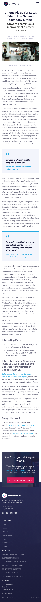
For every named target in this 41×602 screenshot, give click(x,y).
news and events (28, 425)
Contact (5, 546)
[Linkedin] (11, 513)
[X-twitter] (3, 513)
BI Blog (5, 539)
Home (4, 524)
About (4, 528)
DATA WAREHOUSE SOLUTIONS (12, 576)
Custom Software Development (14, 562)
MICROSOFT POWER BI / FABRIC (13, 565)
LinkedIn (15, 433)
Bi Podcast (6, 543)
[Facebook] (7, 513)
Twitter (22, 433)
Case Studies (11, 36)
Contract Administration (12, 569)
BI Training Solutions (10, 573)
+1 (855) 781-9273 (8, 509)
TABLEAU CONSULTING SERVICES (13, 554)
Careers (5, 532)
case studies (14, 425)
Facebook (30, 433)
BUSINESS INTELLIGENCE (10, 558)
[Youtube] (15, 513)
